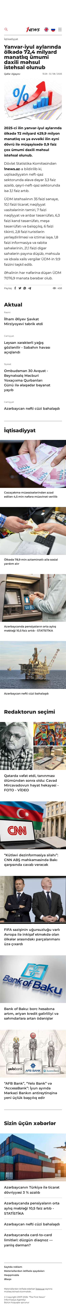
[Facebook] (15, 288)
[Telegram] (29, 288)
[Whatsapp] (24, 288)
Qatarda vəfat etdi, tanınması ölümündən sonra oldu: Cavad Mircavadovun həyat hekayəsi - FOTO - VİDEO (31, 783)
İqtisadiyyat (11, 39)
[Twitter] (20, 288)
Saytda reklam (13, 1267)
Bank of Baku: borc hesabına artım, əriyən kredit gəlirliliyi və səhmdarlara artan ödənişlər (31, 1013)
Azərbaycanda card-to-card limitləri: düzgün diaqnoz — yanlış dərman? (28, 1240)
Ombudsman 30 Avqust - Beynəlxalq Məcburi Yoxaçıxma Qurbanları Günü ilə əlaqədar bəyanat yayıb (27, 380)
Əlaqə (7, 1279)
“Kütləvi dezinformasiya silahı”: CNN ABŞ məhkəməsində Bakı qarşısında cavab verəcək (31, 860)
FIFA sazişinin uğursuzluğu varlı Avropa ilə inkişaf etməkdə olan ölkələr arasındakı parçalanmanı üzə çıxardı (32, 937)
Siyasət (7, 364)
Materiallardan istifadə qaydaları (24, 1271)
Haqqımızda (11, 1275)
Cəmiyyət (9, 336)
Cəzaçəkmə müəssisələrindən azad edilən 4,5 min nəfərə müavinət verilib (30, 494)
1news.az (40, 1289)
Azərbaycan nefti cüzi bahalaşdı (32, 408)
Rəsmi (7, 312)
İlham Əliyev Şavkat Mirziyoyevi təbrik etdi (23, 321)
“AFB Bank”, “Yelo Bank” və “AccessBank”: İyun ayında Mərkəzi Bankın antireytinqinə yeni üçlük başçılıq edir (30, 1090)
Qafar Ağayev (12, 73)
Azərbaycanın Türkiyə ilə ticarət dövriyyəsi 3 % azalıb (31, 1190)
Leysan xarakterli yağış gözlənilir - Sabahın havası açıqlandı (27, 347)
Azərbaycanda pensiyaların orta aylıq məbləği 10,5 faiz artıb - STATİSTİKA (30, 628)
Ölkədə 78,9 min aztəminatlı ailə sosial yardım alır (31, 561)
